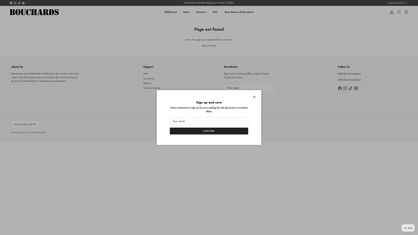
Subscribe (209, 131)
